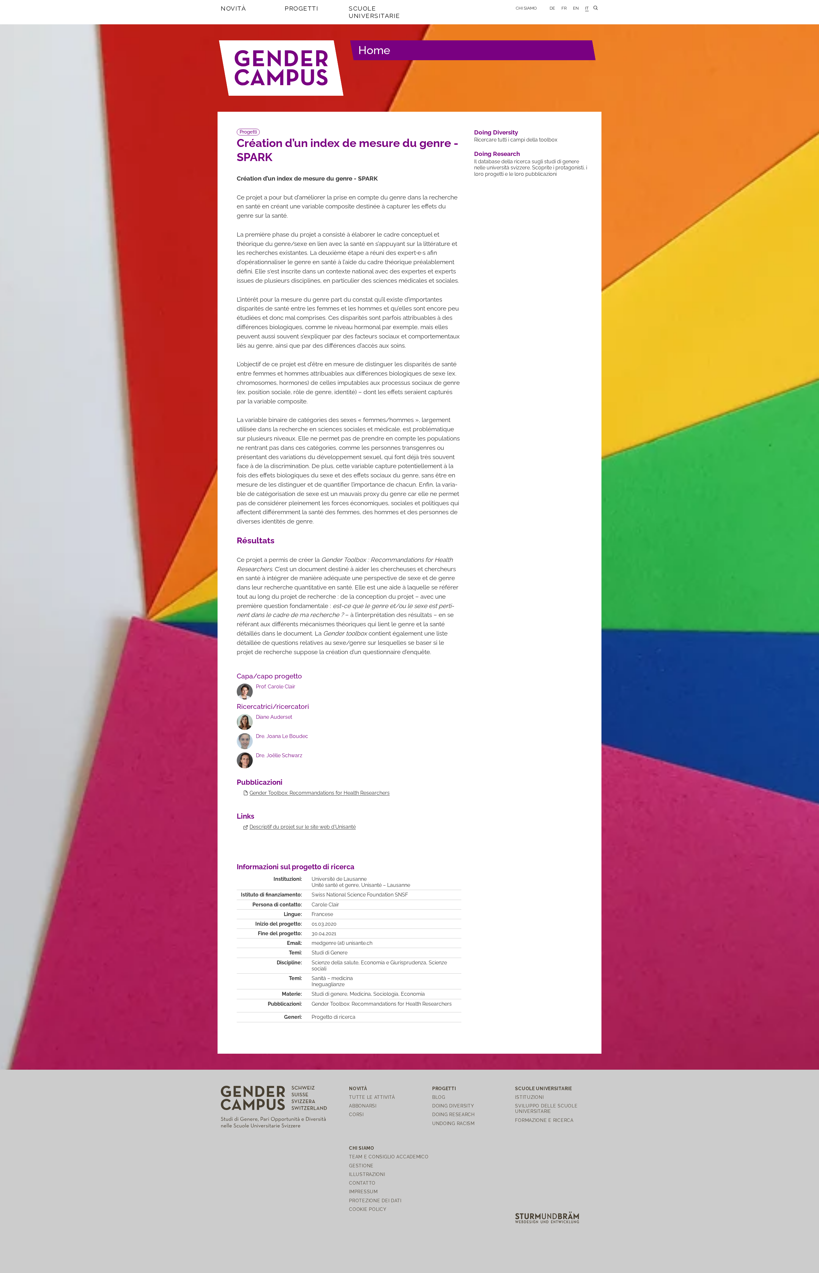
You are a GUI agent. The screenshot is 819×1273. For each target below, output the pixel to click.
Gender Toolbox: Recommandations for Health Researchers (320, 793)
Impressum (363, 1191)
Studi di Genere (329, 953)
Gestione (361, 1165)
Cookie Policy (367, 1209)
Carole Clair (325, 905)
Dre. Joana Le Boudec (282, 736)
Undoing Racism (453, 1123)
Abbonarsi (362, 1105)
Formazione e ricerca (544, 1120)
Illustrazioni (367, 1174)
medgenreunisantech (342, 943)
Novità (233, 8)
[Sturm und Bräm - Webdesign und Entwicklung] (547, 1217)
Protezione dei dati (375, 1200)
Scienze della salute (335, 963)
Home (374, 50)
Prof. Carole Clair (275, 687)
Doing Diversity (496, 132)
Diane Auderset (274, 717)
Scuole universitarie (374, 12)
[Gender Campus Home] (282, 67)
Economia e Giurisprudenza (393, 963)
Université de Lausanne (339, 879)
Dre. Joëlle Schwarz (279, 755)
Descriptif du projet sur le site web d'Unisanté (303, 827)
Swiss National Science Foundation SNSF (360, 895)
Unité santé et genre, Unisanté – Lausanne (361, 885)
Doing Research (497, 153)
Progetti (301, 8)
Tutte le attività (372, 1097)
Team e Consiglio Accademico (388, 1156)
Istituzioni (529, 1097)
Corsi (356, 1114)
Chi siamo (526, 8)
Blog (438, 1097)
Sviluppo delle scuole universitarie (546, 1108)
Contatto (362, 1183)
